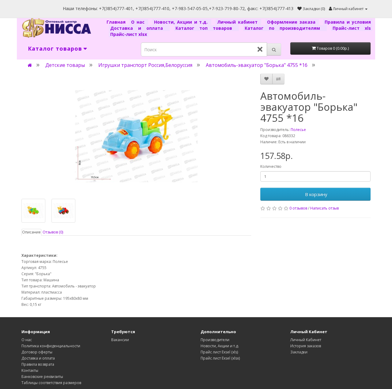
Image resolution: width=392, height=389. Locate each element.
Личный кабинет (238, 22)
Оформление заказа (292, 22)
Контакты (29, 370)
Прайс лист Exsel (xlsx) (220, 358)
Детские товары (65, 65)
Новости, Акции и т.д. (182, 22)
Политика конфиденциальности (50, 346)
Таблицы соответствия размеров (51, 382)
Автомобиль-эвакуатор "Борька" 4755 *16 (256, 65)
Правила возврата (37, 364)
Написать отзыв (324, 208)
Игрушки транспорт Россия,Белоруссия (145, 65)
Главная (117, 22)
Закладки (298, 352)
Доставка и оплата (139, 28)
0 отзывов (298, 208)
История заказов (305, 346)
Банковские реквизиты (42, 376)
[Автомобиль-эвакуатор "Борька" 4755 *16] (136, 136)
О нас (139, 22)
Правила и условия (348, 22)
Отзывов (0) (53, 232)
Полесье (298, 129)
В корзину (315, 194)
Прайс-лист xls (352, 28)
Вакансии (120, 339)
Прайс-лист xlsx (128, 34)
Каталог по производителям (285, 28)
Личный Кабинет (305, 339)
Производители (215, 339)
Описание (31, 232)
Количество (270, 166)
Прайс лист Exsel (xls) (219, 352)
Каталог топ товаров (206, 28)
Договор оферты (36, 352)
